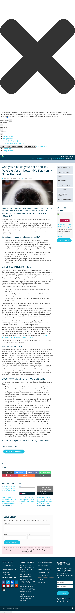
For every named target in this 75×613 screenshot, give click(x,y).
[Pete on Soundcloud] (16, 586)
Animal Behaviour (64, 168)
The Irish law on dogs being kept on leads (26, 575)
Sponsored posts (64, 200)
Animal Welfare (63, 172)
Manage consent (6, 612)
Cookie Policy (7, 148)
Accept (3, 146)
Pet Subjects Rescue (44, 566)
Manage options (8, 136)
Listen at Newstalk (15, 451)
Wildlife (40, 579)
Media (33, 159)
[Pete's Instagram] (12, 586)
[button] (37, 57)
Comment (7, 523)
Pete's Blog (62, 189)
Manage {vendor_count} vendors (13, 141)
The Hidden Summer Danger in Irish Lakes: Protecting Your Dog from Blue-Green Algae (28, 588)
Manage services (8, 138)
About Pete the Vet (7, 566)
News (60, 176)
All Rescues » (64, 240)
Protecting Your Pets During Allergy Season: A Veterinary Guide (27, 581)
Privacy (3, 608)
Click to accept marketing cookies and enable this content (45, 490)
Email (29, 534)
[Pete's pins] (8, 586)
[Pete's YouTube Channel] (3, 586)
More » (59, 236)
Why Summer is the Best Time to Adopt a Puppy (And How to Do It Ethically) (27, 597)
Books (48, 159)
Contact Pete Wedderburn (6, 573)
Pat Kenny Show (15, 178)
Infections (7, 178)
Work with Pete (58, 159)
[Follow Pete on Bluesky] (12, 582)
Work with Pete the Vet (9, 569)
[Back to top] (72, 608)
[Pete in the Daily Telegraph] (3, 590)
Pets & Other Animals (62, 194)
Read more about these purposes (13, 143)
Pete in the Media (64, 185)
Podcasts (6, 464)
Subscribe (62, 593)
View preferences (17, 146)
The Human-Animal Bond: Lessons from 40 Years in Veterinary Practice (27, 568)
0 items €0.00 (68, 156)
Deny (8, 146)
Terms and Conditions (12, 608)
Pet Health (62, 181)
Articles (40, 159)
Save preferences (30, 146)
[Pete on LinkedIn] (16, 582)
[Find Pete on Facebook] (3, 582)
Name (6, 534)
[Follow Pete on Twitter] (8, 582)
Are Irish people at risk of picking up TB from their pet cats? (26, 500)
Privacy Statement (8, 151)
